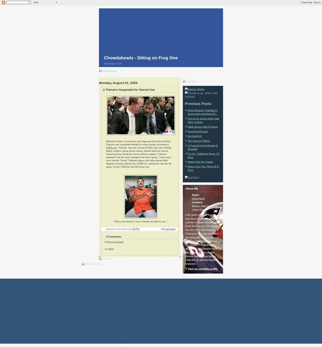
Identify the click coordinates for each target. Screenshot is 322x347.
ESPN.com (111, 148)
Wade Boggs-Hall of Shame (203, 126)
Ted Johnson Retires (199, 140)
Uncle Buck (198, 198)
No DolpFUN (195, 136)
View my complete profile (202, 268)
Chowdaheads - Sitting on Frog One (141, 57)
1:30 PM (135, 229)
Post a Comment (115, 242)
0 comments (170, 229)
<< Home (109, 249)
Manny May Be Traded (200, 161)
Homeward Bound (197, 131)
